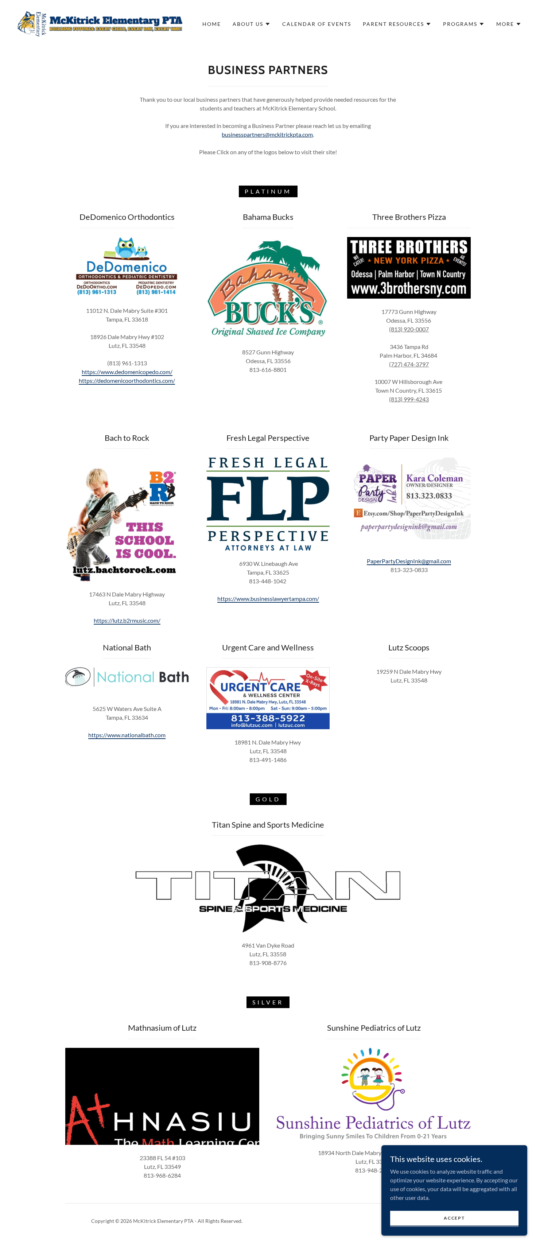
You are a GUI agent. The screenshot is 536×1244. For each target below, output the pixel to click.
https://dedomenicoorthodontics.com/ (127, 380)
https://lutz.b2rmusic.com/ (127, 620)
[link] (100, 23)
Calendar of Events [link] (316, 24)
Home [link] (211, 24)
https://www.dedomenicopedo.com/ (127, 371)
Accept (454, 1218)
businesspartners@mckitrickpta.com (267, 134)
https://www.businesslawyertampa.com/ (268, 598)
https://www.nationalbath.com (127, 734)
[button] (252, 24)
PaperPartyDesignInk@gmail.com (409, 560)
